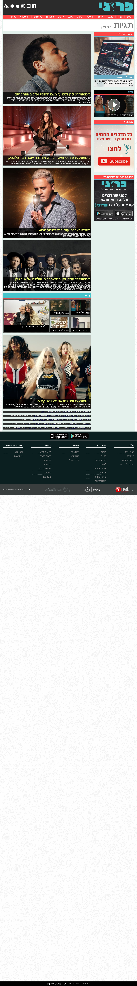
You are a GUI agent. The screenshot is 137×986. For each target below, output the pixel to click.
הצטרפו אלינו (128, 460)
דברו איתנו (129, 452)
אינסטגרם (18, 456)
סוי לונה (47, 464)
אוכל (70, 16)
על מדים (37, 16)
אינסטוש (75, 456)
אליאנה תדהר (45, 468)
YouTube (19, 452)
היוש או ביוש (45, 452)
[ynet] (124, 489)
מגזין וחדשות (100, 481)
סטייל (79, 16)
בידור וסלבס (100, 477)
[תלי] (57, 489)
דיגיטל (89, 16)
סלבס (110, 16)
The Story (74, 452)
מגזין (119, 16)
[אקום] (92, 489)
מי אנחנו (130, 456)
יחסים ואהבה (100, 468)
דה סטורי (24, 16)
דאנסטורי (47, 460)
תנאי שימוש (85, 983)
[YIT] (57, 983)
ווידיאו (87, 295)
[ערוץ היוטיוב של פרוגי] (114, 148)
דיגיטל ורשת (100, 460)
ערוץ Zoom (74, 460)
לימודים (50, 16)
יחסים (61, 16)
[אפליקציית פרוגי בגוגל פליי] (78, 436)
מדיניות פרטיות (74, 983)
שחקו (13, 16)
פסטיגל (47, 473)
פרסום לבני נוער (126, 464)
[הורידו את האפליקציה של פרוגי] (114, 200)
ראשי (129, 16)
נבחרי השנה (45, 456)
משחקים (47, 477)
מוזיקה (100, 16)
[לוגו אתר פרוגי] (115, 6)
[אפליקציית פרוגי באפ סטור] (59, 436)
